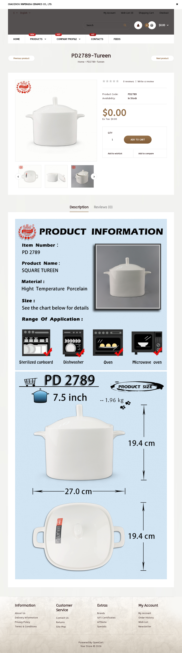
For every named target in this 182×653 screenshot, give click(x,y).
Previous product (21, 58)
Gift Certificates (106, 617)
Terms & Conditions (26, 626)
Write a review (146, 81)
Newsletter (144, 626)
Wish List (143, 622)
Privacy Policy (22, 622)
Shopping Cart (146, 13)
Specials (101, 626)
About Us (20, 613)
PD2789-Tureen (95, 61)
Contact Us (62, 617)
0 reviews (128, 81)
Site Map (61, 626)
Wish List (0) (127, 13)
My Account (110, 13)
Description (79, 207)
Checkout (164, 13)
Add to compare (146, 153)
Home (81, 61)
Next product (162, 58)
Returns (60, 622)
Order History (146, 617)
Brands (101, 613)
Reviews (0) (103, 207)
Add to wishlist (115, 153)
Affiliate (102, 622)
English (23, 13)
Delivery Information (26, 617)
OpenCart (98, 642)
